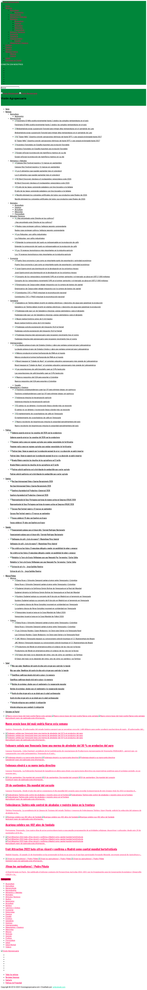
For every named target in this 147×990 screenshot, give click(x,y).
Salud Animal (11, 945)
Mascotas (19, 28)
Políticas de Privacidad (14, 982)
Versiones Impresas (12, 977)
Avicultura (19, 26)
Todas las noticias (12, 974)
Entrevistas (10, 912)
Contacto (9, 980)
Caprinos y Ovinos (13, 908)
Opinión (9, 49)
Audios (8, 899)
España (18, 41)
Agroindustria (11, 890)
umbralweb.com (59, 987)
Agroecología (15, 15)
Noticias (9, 8)
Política (9, 45)
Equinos (18, 23)
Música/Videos (12, 52)
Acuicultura (19, 21)
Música (13, 54)
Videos (13, 56)
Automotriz (19, 12)
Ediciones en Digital (13, 60)
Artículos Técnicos (17, 32)
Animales (14, 19)
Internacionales (16, 39)
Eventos (9, 47)
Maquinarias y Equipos (19, 43)
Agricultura (14, 10)
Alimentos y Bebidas (18, 17)
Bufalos (9, 906)
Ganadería (14, 36)
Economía (14, 34)
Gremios (9, 923)
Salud (8, 58)
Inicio (8, 6)
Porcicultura (19, 30)
